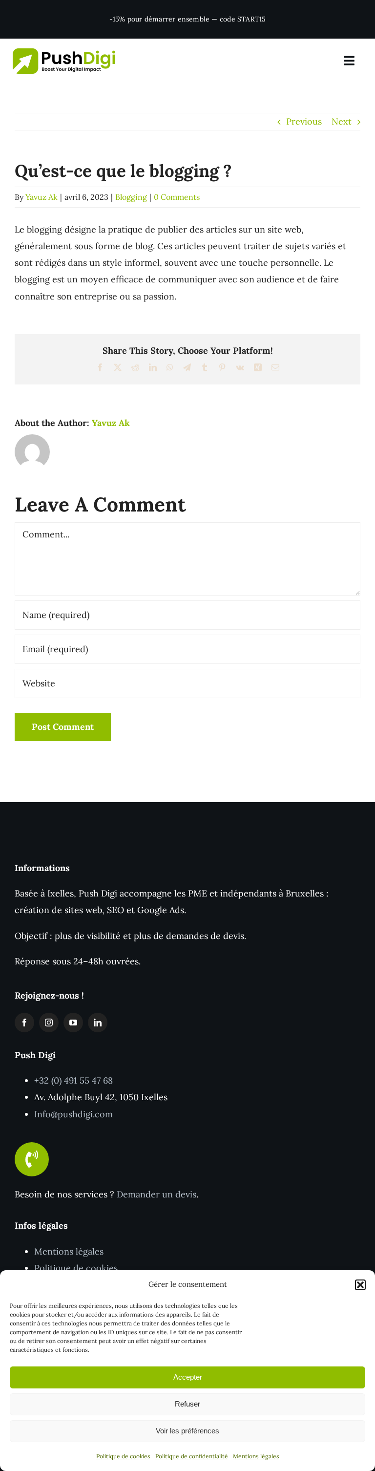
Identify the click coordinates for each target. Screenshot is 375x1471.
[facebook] (24, 1022)
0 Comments (177, 197)
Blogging (131, 197)
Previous (304, 121)
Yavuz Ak (41, 197)
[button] (360, 1285)
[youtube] (73, 1022)
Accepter (187, 1377)
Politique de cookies (123, 1456)
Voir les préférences (187, 1431)
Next (342, 121)
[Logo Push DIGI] (64, 52)
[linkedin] (97, 1022)
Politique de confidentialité (191, 1456)
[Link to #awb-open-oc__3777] (349, 61)
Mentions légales (256, 1456)
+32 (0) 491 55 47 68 (73, 1080)
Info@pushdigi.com (73, 1114)
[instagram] (49, 1022)
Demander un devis (156, 1194)
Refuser (187, 1404)
